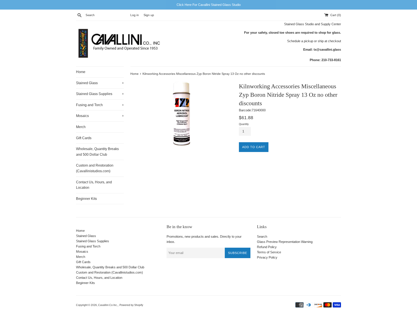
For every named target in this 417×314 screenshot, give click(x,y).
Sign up (149, 15)
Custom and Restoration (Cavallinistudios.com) (94, 168)
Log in (134, 15)
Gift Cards (83, 138)
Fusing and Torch (100, 105)
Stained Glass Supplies (100, 94)
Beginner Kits (86, 198)
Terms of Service (269, 252)
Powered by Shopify (131, 305)
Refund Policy (267, 247)
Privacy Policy (267, 257)
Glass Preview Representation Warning (285, 242)
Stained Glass (100, 83)
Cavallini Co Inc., (108, 305)
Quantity (244, 124)
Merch (81, 127)
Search (262, 236)
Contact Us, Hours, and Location (94, 185)
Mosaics (100, 116)
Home (80, 72)
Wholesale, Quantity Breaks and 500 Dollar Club (97, 151)
